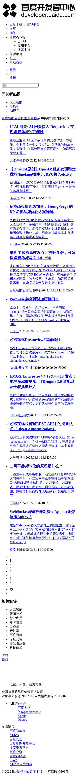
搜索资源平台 (19, 747)
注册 (13, 77)
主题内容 (30, 118)
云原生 (14, 106)
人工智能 (16, 102)
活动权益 (16, 62)
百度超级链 (18, 756)
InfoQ (13, 760)
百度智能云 (18, 731)
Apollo (22, 716)
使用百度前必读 (31, 771)
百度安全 (16, 739)
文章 (13, 28)
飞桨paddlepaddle (29, 712)
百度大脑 (24, 707)
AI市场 (14, 735)
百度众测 (16, 752)
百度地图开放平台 (22, 743)
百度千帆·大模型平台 (24, 24)
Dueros (22, 719)
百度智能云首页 (13, 118)
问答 (13, 33)
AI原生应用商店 (21, 764)
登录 (13, 70)
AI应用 (14, 110)
